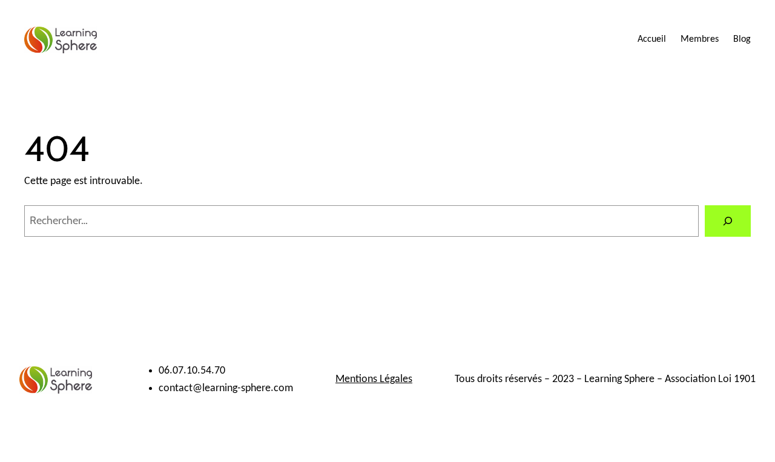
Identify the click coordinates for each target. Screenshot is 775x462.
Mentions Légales (373, 379)
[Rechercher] (728, 221)
